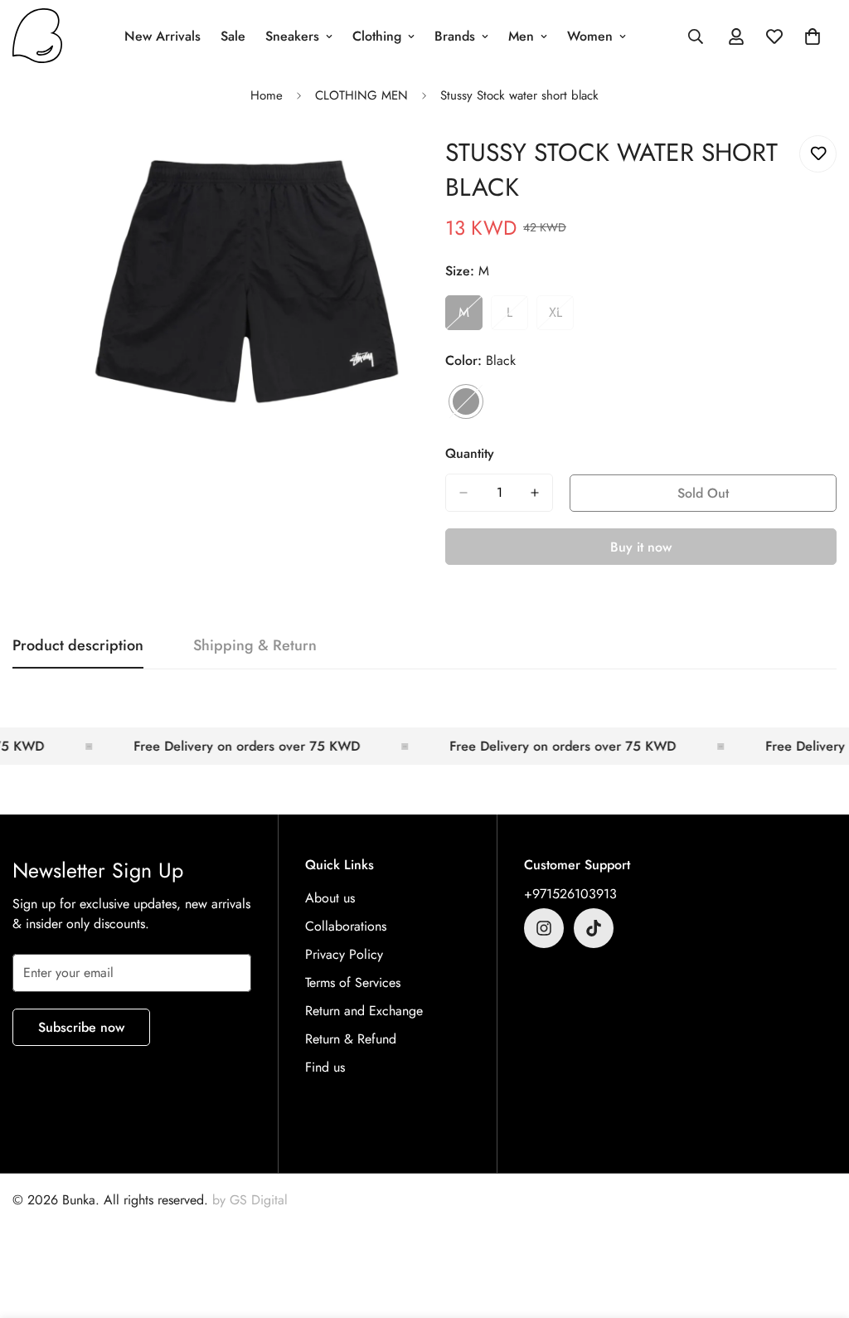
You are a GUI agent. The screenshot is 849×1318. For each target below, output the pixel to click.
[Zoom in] (389, 166)
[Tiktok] (594, 928)
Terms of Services (352, 982)
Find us (325, 1067)
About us (330, 897)
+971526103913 (570, 893)
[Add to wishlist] (818, 154)
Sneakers (292, 36)
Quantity (469, 453)
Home (266, 95)
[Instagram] (544, 928)
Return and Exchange (364, 1010)
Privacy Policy (344, 954)
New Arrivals (162, 36)
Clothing (376, 36)
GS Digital (259, 1199)
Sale (233, 36)
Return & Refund (350, 1038)
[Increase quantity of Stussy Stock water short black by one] (534, 492)
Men (521, 36)
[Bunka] (37, 37)
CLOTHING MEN (361, 95)
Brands (454, 36)
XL (561, 317)
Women (590, 36)
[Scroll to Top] (817, 1228)
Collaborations (345, 926)
